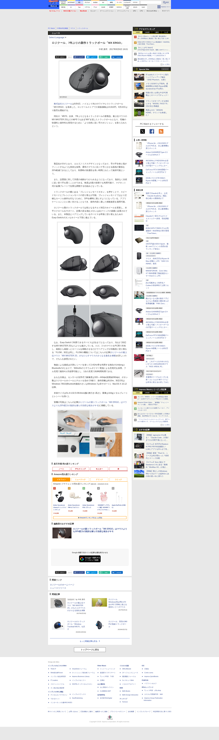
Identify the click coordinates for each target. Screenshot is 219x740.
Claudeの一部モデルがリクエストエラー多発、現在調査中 (157, 218)
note (106, 57)
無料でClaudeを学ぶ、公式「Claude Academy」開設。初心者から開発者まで (157, 195)
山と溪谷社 (101, 684)
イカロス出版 (124, 666)
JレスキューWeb (128, 680)
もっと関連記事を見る (88, 641)
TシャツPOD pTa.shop (152, 690)
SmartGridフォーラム (79, 669)
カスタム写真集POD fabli (153, 694)
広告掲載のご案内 (86, 711)
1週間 (157, 32)
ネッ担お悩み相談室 (57, 688)
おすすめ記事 (144, 430)
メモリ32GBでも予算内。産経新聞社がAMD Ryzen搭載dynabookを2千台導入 (157, 86)
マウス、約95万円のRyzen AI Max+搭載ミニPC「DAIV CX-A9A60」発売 (157, 261)
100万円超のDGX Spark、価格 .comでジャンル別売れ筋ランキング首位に (157, 246)
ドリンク (99, 479)
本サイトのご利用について (57, 711)
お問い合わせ (73, 711)
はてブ (93, 57)
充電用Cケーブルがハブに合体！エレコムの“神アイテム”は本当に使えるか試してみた (157, 379)
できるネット (55, 699)
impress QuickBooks (151, 676)
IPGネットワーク (147, 687)
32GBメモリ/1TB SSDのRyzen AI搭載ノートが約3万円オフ (157, 180)
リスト (70, 57)
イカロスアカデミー (129, 684)
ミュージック (80, 479)
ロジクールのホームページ (62, 585)
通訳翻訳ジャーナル (129, 676)
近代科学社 (101, 695)
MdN (121, 688)
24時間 (147, 32)
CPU (141, 11)
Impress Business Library (80, 676)
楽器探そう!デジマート (108, 673)
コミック (118, 479)
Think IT (53, 669)
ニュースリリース (58, 588)
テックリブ (123, 699)
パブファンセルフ (150, 683)
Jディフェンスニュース (130, 673)
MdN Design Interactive (130, 695)
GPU (134, 11)
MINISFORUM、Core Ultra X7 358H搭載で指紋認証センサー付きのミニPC (157, 273)
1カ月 (166, 32)
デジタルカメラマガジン (59, 695)
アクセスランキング (147, 29)
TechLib (125, 702)
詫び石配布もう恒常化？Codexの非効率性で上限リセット (157, 285)
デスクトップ (80, 469)
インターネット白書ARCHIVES (61, 702)
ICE (143, 666)
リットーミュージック (107, 669)
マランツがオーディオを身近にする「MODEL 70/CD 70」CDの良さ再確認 (157, 103)
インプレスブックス (79, 694)
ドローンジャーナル (57, 684)
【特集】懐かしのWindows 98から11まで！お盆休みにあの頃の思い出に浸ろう (157, 473)
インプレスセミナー (79, 680)
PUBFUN (145, 680)
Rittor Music (101, 666)
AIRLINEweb (126, 669)
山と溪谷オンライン (107, 687)
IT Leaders (54, 680)
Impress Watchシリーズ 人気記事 (152, 389)
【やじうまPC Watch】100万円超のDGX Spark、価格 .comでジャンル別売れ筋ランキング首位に (154, 50)
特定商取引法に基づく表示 (162, 711)
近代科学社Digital (106, 698)
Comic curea (148, 673)
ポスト (62, 57)
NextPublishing (77, 698)
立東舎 (102, 680)
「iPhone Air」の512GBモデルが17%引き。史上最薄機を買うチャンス (157, 145)
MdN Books (126, 691)
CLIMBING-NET (105, 691)
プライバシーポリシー (117, 711)
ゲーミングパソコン (107, 11)
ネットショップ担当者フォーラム (83, 673)
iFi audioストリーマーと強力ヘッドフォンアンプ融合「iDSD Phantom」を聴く (157, 77)
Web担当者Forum (57, 673)
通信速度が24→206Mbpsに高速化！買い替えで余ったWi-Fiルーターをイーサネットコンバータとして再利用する (154, 61)
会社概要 (131, 711)
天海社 (146, 669)
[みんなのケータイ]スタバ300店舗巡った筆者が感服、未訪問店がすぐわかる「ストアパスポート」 (154, 416)
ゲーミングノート (123, 11)
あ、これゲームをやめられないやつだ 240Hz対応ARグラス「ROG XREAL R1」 (157, 364)
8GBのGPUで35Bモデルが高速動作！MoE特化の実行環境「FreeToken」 (157, 230)
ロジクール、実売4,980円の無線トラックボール (117, 624)
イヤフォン (61, 479)
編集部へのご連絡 (101, 711)
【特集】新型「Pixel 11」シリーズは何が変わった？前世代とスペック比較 (157, 455)
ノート (61, 469)
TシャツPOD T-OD (107, 676)
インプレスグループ (143, 711)
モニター (93, 11)
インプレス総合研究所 (58, 676)
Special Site (144, 69)
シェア (81, 57)
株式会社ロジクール (63, 104)
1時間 (138, 32)
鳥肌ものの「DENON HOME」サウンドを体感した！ (156, 112)
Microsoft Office (152, 11)
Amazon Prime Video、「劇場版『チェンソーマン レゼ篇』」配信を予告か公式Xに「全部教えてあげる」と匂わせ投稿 (153, 405)
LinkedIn (118, 57)
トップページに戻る (90, 650)
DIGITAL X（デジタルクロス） (82, 684)
